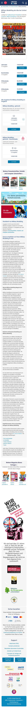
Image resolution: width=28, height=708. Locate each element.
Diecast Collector (7, 443)
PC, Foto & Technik (13, 6)
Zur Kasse (21, 67)
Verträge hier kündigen (20, 659)
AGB (6, 700)
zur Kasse (13, 129)
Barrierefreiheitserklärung (14, 704)
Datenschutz (11, 700)
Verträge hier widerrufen (8, 659)
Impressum (19, 700)
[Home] (1, 6)
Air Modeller (6, 440)
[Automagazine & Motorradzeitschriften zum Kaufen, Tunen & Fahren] (14, 198)
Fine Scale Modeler (7, 438)
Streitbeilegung (14, 702)
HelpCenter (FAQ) (14, 643)
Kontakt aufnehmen (14, 646)
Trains (4, 445)
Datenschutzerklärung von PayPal (13, 632)
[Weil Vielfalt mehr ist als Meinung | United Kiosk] (14, 3)
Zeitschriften (5, 6)
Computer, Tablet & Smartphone (8, 16)
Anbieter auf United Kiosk (14, 651)
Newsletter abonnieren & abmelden (14, 648)
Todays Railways (7, 441)
